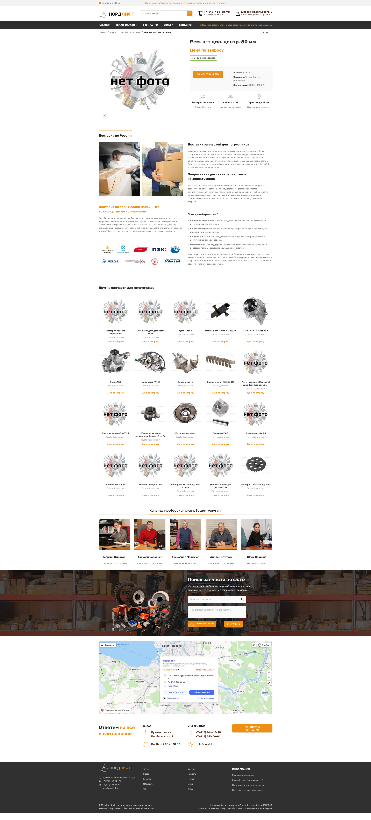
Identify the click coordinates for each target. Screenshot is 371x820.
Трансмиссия (119, 437)
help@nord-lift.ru (111, 3)
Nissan (146, 774)
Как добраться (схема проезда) (247, 780)
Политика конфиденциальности (248, 785)
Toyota (113, 32)
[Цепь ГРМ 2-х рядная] (115, 465)
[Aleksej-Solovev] (149, 534)
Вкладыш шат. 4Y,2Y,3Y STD (220, 382)
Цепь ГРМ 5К (185, 331)
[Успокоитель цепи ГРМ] (150, 465)
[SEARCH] (189, 13)
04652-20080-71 (256, 85)
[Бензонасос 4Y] (185, 362)
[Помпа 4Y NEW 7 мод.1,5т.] (255, 311)
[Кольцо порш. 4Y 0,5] (255, 413)
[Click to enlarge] (104, 115)
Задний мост (259, 389)
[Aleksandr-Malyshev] (185, 534)
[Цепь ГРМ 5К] (185, 311)
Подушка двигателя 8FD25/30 (220, 331)
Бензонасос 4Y (185, 382)
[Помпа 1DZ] (115, 362)
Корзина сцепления (185, 433)
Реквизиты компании (252, 728)
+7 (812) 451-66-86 (111, 784)
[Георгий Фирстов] (114, 534)
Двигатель (119, 337)
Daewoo (191, 769)
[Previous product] (263, 32)
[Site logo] (116, 13)
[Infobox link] (214, 13)
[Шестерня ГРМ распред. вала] (255, 465)
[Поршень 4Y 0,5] (220, 413)
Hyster (191, 779)
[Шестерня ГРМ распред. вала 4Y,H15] (185, 465)
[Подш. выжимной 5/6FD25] (115, 413)
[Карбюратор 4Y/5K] (150, 362)
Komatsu (147, 779)
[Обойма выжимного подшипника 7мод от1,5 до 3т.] (150, 413)
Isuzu (190, 784)
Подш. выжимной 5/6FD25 (115, 433)
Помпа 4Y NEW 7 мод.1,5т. (255, 331)
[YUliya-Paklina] (256, 534)
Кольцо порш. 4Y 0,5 (255, 433)
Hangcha (192, 774)
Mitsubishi (147, 784)
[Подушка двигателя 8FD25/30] (220, 311)
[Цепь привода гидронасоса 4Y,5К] (150, 311)
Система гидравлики (130, 32)
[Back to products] (267, 32)
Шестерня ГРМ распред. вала (255, 484)
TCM (145, 789)
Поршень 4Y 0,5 (220, 433)
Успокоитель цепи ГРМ (150, 484)
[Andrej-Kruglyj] (221, 534)
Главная (103, 32)
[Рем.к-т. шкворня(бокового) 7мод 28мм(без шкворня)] (255, 362)
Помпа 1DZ (115, 382)
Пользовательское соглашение (247, 790)
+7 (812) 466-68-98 (111, 781)
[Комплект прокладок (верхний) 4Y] (220, 465)
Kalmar (191, 789)
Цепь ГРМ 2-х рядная (115, 484)
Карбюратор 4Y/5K (150, 382)
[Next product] (270, 32)
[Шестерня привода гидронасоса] (115, 311)
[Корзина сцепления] (185, 413)
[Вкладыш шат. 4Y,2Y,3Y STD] (220, 362)
